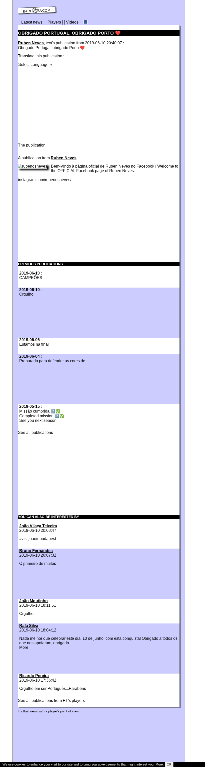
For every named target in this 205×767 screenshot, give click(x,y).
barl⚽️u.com (37, 10)
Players (54, 22)
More (23, 647)
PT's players (74, 700)
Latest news (31, 22)
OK (169, 764)
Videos (72, 22)
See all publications (35, 432)
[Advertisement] (60, 102)
